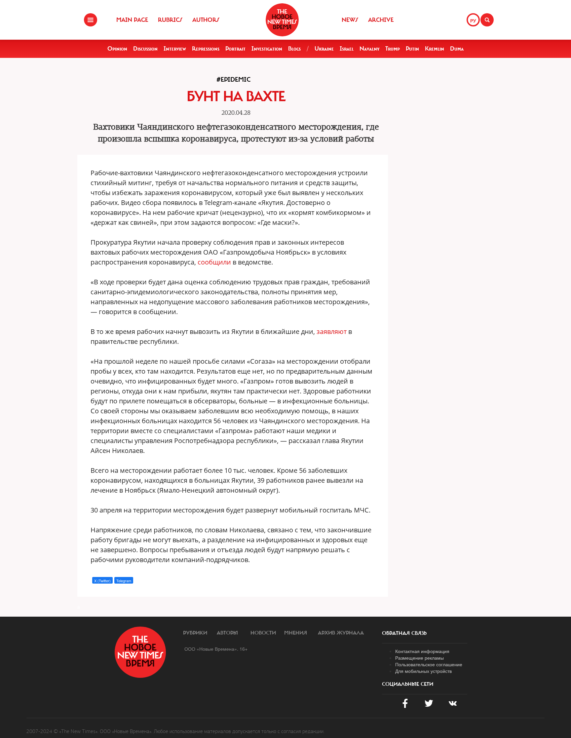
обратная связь (404, 633)
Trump (392, 48)
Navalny (369, 48)
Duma (457, 48)
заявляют (332, 331)
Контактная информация (422, 651)
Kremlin (434, 48)
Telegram (123, 580)
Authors (205, 19)
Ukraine (324, 48)
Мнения (295, 633)
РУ (473, 20)
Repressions (205, 48)
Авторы (227, 633)
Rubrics (170, 19)
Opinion (117, 48)
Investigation (266, 48)
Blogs (294, 48)
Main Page (132, 19)
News (350, 19)
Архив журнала (341, 633)
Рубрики (195, 633)
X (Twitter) (102, 580)
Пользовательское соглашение (428, 664)
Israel (347, 48)
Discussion (145, 48)
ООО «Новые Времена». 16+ (215, 648)
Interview (175, 48)
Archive (381, 19)
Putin (412, 48)
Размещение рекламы (419, 657)
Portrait (235, 48)
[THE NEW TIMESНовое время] (282, 19)
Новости (263, 633)
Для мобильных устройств (423, 671)
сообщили (214, 262)
